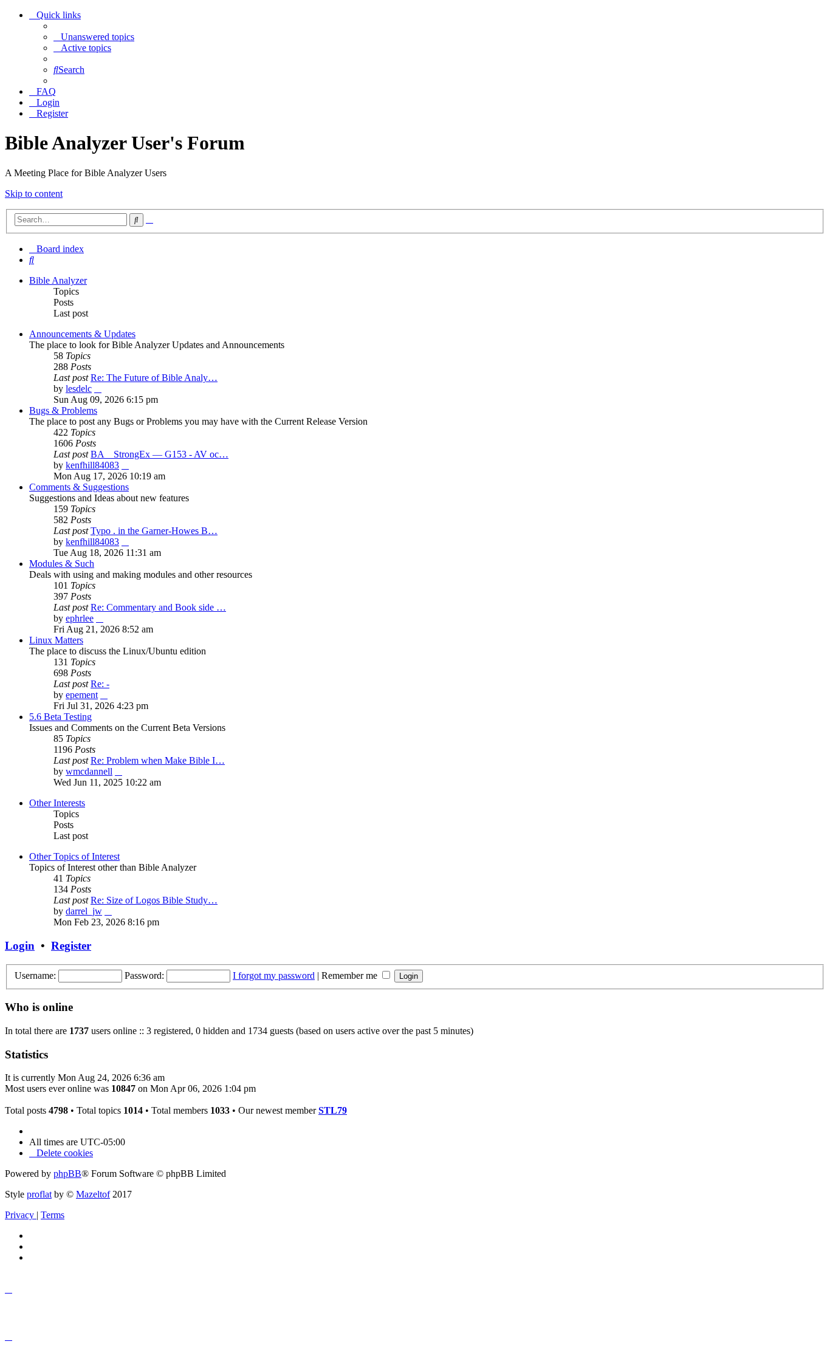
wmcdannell (89, 771)
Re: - (100, 684)
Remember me (350, 975)
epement (82, 695)
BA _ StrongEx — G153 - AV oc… (159, 454)
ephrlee (80, 618)
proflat (39, 1194)
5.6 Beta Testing (60, 716)
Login (20, 945)
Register (71, 945)
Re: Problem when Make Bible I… (158, 760)
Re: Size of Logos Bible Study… (154, 900)
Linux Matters (56, 640)
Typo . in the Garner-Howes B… (154, 531)
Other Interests (57, 803)
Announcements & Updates (82, 334)
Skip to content (34, 193)
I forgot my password (274, 975)
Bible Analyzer (58, 280)
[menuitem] (93, 37)
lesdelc (79, 388)
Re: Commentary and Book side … (158, 607)
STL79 (332, 1110)
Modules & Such (61, 563)
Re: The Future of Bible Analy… (154, 377)
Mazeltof (93, 1194)
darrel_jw (84, 911)
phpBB (67, 1173)
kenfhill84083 (92, 465)
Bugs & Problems (63, 410)
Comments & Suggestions (79, 487)
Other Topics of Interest (74, 856)
